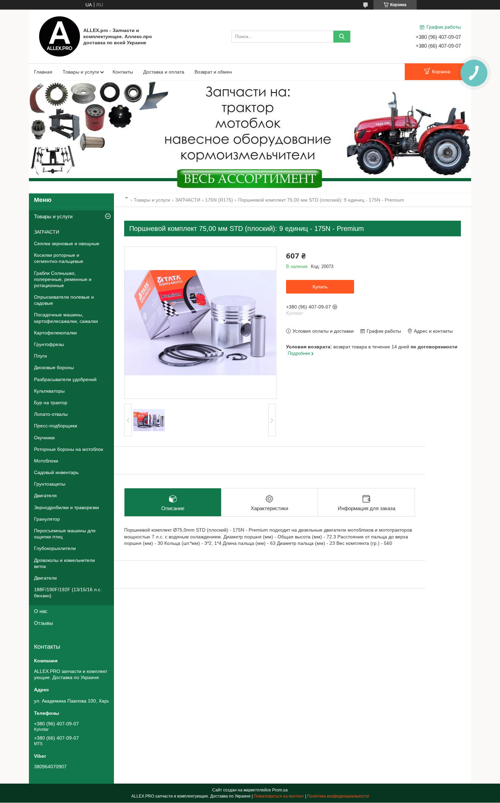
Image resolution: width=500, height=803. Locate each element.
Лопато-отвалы (51, 414)
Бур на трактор (50, 402)
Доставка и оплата (163, 72)
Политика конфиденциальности (338, 796)
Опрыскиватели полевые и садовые (64, 300)
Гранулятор (47, 519)
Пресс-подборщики (55, 425)
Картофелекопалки (55, 332)
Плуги (40, 356)
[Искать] (341, 37)
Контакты (123, 72)
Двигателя (45, 495)
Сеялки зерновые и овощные (66, 243)
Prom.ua (280, 790)
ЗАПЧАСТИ (187, 200)
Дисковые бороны (54, 367)
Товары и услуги (81, 72)
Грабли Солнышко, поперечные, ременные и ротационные (62, 279)
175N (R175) (219, 200)
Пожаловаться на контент (279, 796)
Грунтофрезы (49, 344)
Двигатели (45, 578)
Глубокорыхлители (55, 548)
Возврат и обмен (213, 72)
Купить (320, 286)
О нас (41, 611)
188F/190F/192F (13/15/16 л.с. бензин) (68, 592)
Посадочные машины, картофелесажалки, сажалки (66, 318)
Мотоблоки (46, 460)
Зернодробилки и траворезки (66, 507)
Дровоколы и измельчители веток (64, 563)
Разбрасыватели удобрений (65, 379)
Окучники (44, 437)
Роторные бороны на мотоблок (68, 449)
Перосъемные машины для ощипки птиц (65, 533)
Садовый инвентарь (56, 472)
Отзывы (43, 623)
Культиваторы (49, 391)
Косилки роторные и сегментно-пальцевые (58, 258)
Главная (43, 72)
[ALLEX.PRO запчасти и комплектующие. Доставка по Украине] (59, 36)
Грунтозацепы (49, 484)
